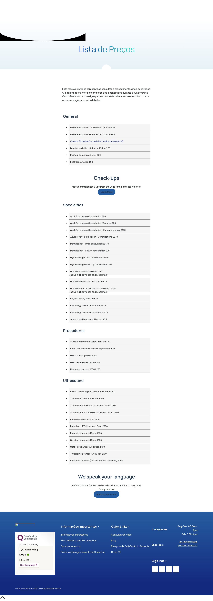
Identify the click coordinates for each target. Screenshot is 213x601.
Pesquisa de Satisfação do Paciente (130, 546)
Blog (113, 540)
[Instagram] (162, 569)
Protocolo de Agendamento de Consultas (83, 552)
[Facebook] (155, 569)
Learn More (107, 191)
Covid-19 (116, 552)
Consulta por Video (121, 534)
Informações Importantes (74, 534)
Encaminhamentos (71, 546)
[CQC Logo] (27, 540)
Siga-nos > (159, 561)
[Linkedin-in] (176, 569)
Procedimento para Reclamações (79, 540)
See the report (27, 565)
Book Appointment (107, 494)
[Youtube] (169, 569)
